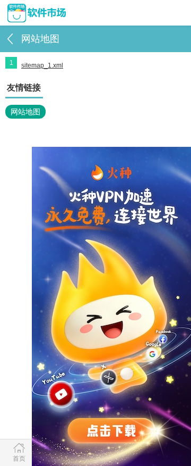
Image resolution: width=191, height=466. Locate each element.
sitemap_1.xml (42, 65)
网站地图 (25, 111)
